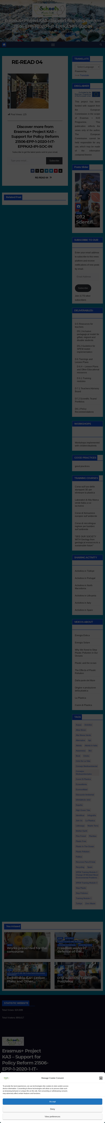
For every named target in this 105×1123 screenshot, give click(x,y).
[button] (101, 1078)
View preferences (52, 1116)
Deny (52, 1109)
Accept (52, 1101)
